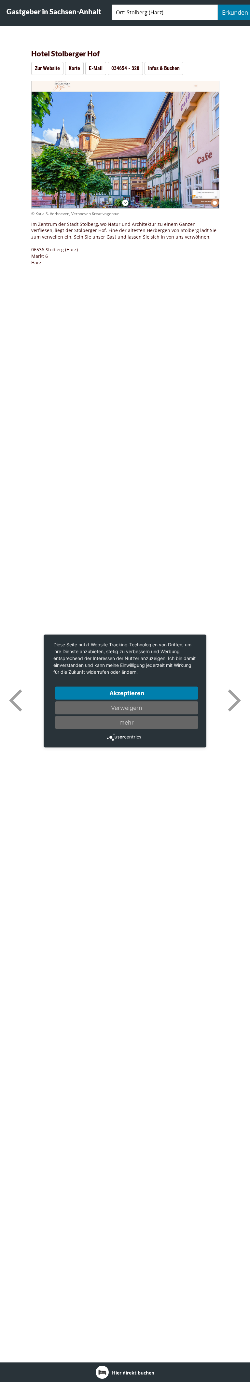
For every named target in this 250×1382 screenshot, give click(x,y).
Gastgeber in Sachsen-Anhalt (54, 11)
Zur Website (47, 68)
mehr (126, 722)
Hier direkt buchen (133, 1373)
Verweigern (126, 707)
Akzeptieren (126, 693)
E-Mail (96, 68)
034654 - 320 (125, 68)
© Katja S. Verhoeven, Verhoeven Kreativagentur (75, 213)
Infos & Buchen (164, 68)
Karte (74, 68)
